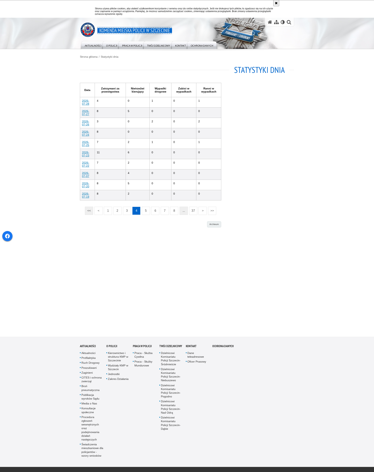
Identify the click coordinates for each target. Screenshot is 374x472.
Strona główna (89, 56)
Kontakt (191, 348)
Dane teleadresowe (195, 356)
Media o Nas (89, 405)
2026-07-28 (85, 102)
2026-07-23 (85, 154)
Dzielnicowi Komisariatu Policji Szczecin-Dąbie (171, 424)
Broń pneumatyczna (90, 389)
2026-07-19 (85, 195)
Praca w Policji (142, 348)
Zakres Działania (118, 380)
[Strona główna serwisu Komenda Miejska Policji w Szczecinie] (270, 22)
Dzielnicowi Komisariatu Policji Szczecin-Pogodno (171, 392)
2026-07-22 (85, 164)
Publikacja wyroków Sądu (90, 398)
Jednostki (114, 375)
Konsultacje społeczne (88, 411)
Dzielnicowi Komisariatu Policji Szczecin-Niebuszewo (171, 376)
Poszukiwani (89, 369)
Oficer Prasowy (196, 363)
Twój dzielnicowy (170, 348)
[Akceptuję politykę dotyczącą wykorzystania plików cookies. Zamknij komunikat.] (276, 3)
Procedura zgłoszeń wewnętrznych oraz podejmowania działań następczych (90, 430)
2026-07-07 (85, 174)
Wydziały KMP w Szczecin (118, 368)
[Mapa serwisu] (276, 22)
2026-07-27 (85, 112)
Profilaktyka (88, 359)
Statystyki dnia (109, 56)
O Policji (111, 348)
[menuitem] (93, 45)
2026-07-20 (85, 185)
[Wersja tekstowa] (283, 22)
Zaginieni (87, 374)
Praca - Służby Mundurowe (143, 365)
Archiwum (214, 224)
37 (192, 209)
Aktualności (88, 348)
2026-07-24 (85, 133)
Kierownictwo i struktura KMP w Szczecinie (118, 358)
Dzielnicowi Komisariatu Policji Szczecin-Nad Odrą (171, 408)
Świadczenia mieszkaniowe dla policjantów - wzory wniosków (92, 451)
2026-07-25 (85, 143)
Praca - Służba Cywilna (143, 356)
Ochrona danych (223, 348)
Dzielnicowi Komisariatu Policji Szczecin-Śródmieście (171, 360)
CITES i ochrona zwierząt (91, 381)
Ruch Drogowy (90, 364)
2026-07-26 (85, 123)
